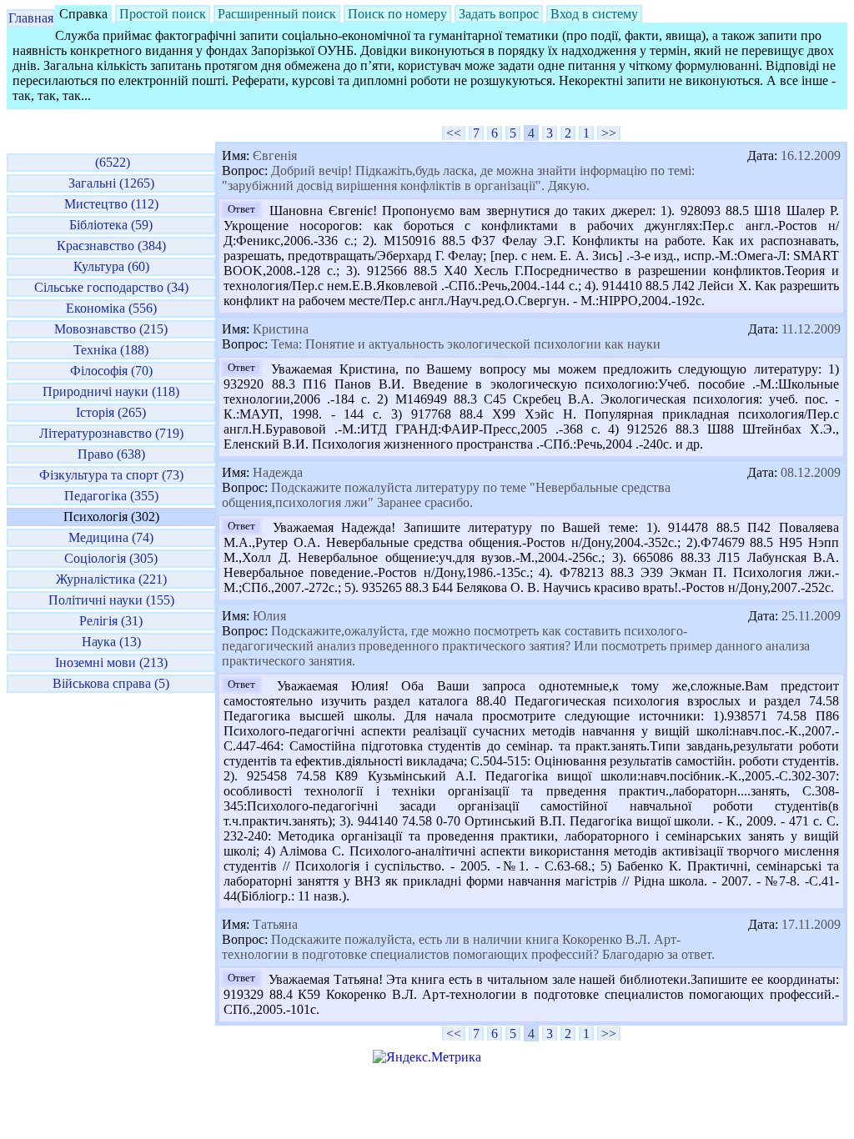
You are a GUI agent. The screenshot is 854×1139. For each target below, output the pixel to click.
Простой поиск (162, 14)
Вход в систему (594, 14)
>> (608, 133)
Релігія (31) (111, 621)
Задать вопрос (499, 14)
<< (453, 133)
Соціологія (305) (111, 558)
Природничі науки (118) (111, 391)
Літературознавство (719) (111, 433)
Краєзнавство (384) (111, 245)
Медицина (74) (110, 537)
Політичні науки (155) (111, 600)
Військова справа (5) (111, 683)
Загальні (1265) (111, 183)
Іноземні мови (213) (111, 662)
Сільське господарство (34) (111, 287)
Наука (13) (111, 642)
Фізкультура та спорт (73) (111, 475)
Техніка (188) (110, 350)
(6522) (111, 162)
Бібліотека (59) (111, 225)
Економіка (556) (111, 308)
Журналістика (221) (111, 579)
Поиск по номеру (397, 14)
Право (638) (111, 454)
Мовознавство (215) (111, 329)
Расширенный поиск (277, 14)
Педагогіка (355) (111, 496)
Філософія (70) (111, 371)
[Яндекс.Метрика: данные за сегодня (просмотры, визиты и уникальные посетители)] (427, 1057)
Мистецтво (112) (111, 204)
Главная (30, 18)
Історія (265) (111, 412)
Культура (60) (111, 266)
